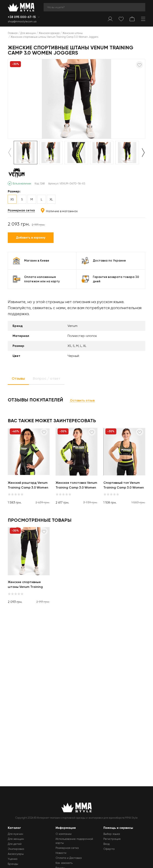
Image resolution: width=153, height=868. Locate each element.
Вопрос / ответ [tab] (46, 378)
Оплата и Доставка (69, 857)
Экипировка (16, 848)
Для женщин (28, 33)
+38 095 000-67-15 (22, 17)
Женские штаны (72, 33)
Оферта (109, 848)
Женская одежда (49, 33)
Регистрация (112, 838)
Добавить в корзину (30, 237)
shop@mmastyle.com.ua (22, 21)
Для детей (15, 843)
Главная (13, 33)
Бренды (13, 863)
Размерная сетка (21, 210)
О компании (64, 833)
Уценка (12, 858)
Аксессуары (16, 853)
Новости (61, 852)
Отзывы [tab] (18, 378)
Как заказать (64, 862)
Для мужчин (15, 833)
